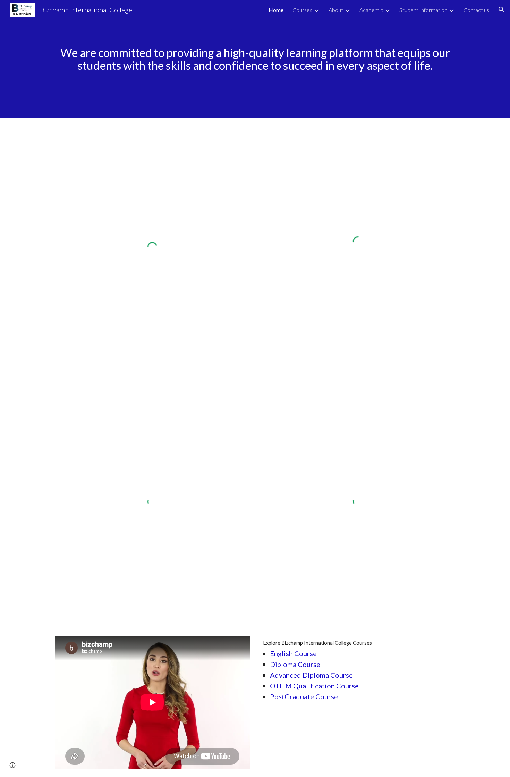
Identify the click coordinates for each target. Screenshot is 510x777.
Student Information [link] (423, 10)
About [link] (336, 10)
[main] (255, 58)
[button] (501, 9)
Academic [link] (371, 10)
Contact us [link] (476, 10)
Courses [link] (302, 10)
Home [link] (276, 10)
